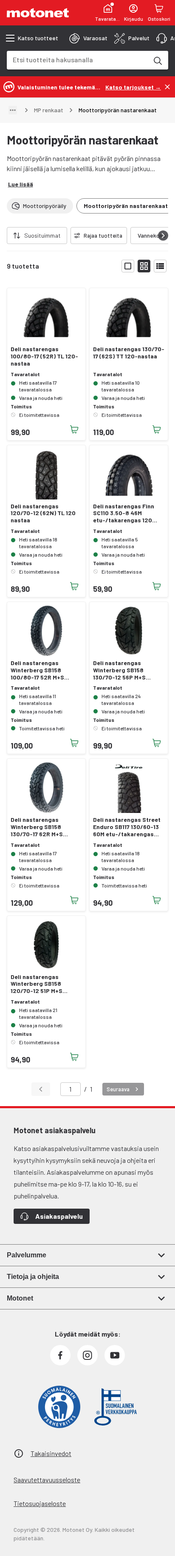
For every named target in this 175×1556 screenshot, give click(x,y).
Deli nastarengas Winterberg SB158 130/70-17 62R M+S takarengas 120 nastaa (43, 827)
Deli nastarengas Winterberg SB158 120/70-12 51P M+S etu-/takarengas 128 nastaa (40, 984)
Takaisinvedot (51, 1453)
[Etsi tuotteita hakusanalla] (157, 60)
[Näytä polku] (12, 110)
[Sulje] (167, 86)
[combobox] (77, 59)
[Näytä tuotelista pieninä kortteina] (144, 266)
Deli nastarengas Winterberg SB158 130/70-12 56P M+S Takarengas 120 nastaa (125, 670)
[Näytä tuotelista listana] (160, 266)
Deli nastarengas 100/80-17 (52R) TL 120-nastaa (44, 356)
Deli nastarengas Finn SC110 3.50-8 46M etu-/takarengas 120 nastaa (123, 513)
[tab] (88, 38)
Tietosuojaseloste (40, 1503)
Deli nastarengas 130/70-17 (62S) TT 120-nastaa (128, 353)
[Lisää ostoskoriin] (74, 430)
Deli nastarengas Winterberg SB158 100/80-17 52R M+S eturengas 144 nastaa (41, 670)
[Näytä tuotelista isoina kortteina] (127, 266)
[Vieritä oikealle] (163, 235)
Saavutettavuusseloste (47, 1480)
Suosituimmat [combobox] (42, 235)
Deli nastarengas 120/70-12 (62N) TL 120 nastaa (43, 513)
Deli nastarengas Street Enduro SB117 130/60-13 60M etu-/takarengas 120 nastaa (127, 827)
